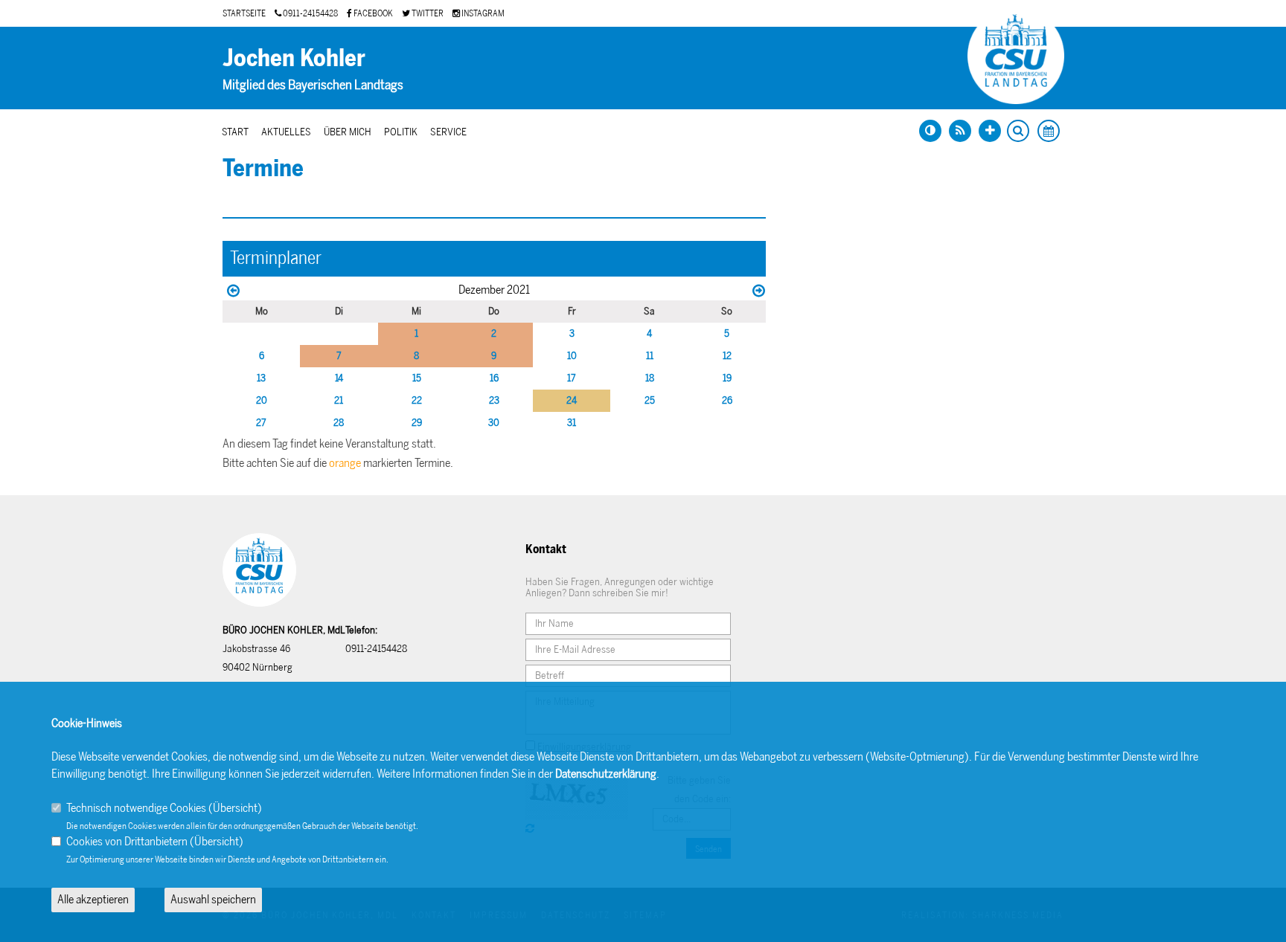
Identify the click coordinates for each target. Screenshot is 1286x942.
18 (649, 378)
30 (493, 422)
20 (261, 400)
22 (417, 400)
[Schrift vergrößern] (990, 131)
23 (494, 400)
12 (727, 355)
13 (261, 378)
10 (572, 355)
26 (727, 400)
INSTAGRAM (482, 13)
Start (235, 132)
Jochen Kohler (294, 58)
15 (416, 378)
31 (571, 422)
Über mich (347, 132)
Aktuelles (286, 132)
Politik (401, 132)
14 (339, 378)
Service (448, 132)
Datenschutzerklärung (605, 774)
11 (649, 355)
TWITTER (427, 13)
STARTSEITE (244, 13)
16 (494, 378)
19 (727, 378)
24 (571, 400)
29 (417, 422)
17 (571, 378)
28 (338, 422)
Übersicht (235, 808)
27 (261, 422)
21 (338, 400)
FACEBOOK (372, 13)
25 (649, 400)
